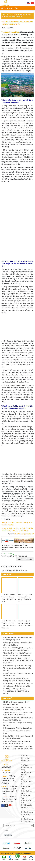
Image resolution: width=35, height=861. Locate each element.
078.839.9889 (6, 773)
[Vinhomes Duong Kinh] (7, 762)
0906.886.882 (6, 767)
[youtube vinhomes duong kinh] (10, 805)
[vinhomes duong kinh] (6, 3)
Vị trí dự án (25, 765)
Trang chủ (5, 14)
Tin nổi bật (8, 835)
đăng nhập (11, 570)
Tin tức (11, 14)
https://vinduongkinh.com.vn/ (24, 534)
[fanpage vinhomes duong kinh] (3, 805)
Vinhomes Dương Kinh (10, 32)
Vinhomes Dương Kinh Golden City (25, 758)
